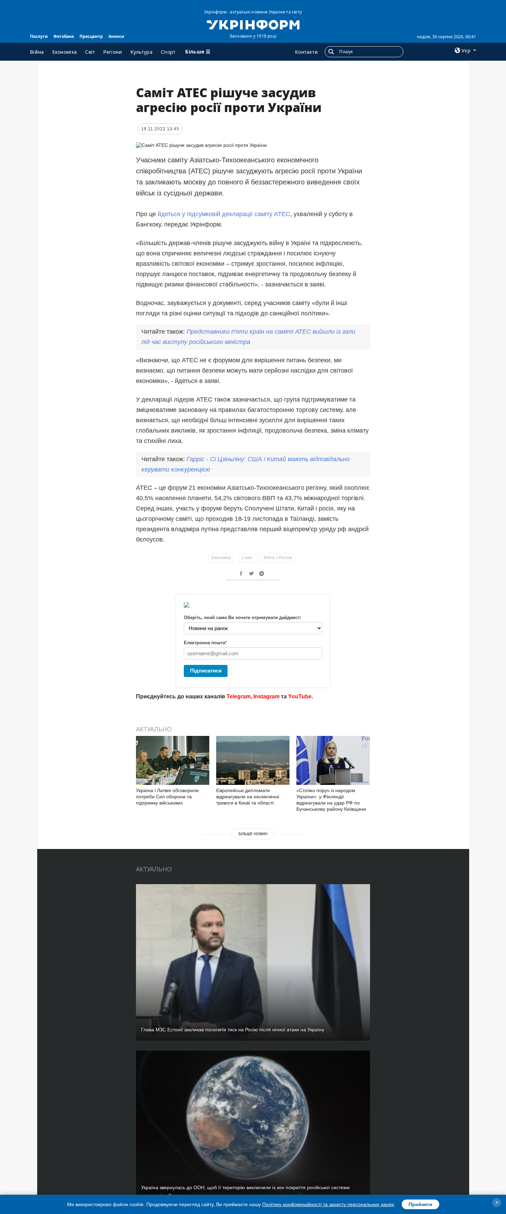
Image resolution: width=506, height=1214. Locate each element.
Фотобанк (63, 36)
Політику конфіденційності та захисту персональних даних (328, 1204)
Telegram (238, 696)
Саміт (247, 557)
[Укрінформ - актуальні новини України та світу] (253, 24)
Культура (141, 52)
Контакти (306, 52)
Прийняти (420, 1204)
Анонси (116, 36)
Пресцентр (91, 36)
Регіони (112, 52)
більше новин (253, 834)
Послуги (39, 36)
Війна (37, 52)
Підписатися (206, 671)
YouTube (300, 696)
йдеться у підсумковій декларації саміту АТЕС (224, 214)
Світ (90, 52)
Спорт (168, 52)
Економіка (64, 52)
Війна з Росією (278, 557)
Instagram (266, 696)
